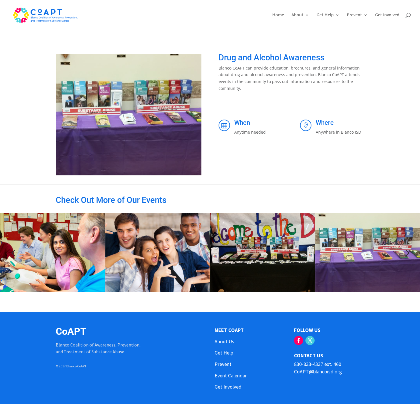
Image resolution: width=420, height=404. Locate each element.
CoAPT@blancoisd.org (318, 371)
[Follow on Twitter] (310, 340)
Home (278, 15)
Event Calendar (231, 375)
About (297, 15)
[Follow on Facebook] (298, 340)
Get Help (325, 15)
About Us (224, 341)
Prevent (354, 15)
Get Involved (387, 15)
